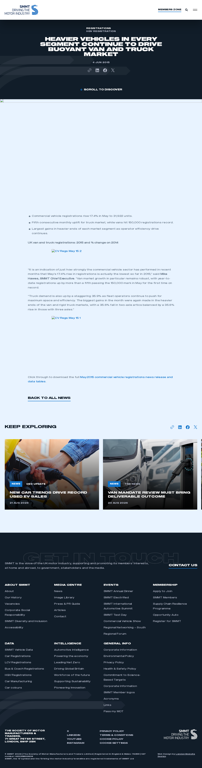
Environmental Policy (119, 656)
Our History (13, 598)
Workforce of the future (72, 675)
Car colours (13, 688)
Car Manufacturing (18, 681)
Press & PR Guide (67, 604)
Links (107, 705)
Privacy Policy (114, 662)
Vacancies (12, 604)
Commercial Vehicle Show (122, 621)
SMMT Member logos (119, 692)
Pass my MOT (113, 711)
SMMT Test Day (115, 615)
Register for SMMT (167, 621)
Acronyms (111, 699)
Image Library (64, 598)
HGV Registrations (18, 675)
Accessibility (14, 628)
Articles (59, 610)
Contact (60, 617)
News (58, 591)
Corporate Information (120, 650)
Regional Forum (115, 634)
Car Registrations (18, 656)
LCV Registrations (18, 662)
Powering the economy (71, 656)
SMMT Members (165, 598)
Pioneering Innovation (70, 688)
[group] (52, 474)
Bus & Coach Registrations (24, 669)
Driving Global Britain (69, 669)
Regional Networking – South (125, 628)
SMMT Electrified (116, 598)
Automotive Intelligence (71, 650)
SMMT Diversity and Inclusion (26, 621)
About (9, 591)
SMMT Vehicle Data (19, 650)
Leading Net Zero (67, 662)
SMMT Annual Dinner (118, 591)
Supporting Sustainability (72, 681)
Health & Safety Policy (120, 669)
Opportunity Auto (166, 615)
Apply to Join (162, 591)
